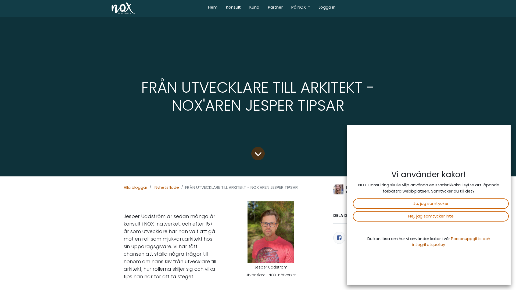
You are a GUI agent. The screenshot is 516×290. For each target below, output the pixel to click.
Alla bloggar (135, 187)
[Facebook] (339, 238)
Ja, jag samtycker (431, 203)
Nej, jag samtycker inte (431, 216)
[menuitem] (212, 8)
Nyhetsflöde (167, 187)
